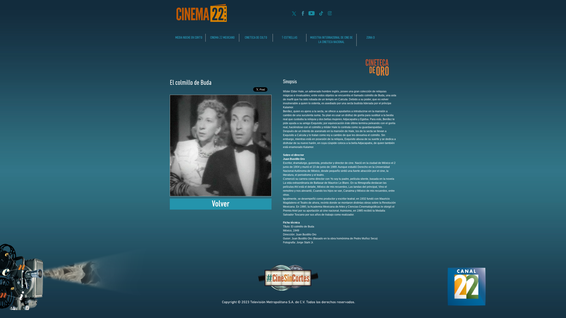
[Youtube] (311, 14)
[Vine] (321, 14)
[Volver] (221, 208)
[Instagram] (329, 14)
